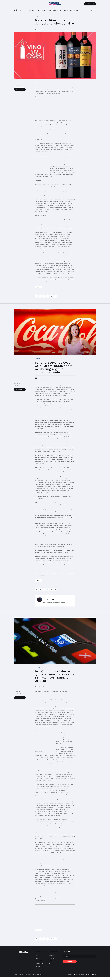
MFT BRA (51, 960)
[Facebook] (16, 10)
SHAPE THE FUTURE (39, 963)
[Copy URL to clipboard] (55, 296)
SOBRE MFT (51, 955)
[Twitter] (18, 10)
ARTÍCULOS (37, 667)
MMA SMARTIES (38, 960)
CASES (36, 16)
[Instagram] (15, 10)
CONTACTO (51, 958)
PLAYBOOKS (37, 966)
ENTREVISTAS (38, 358)
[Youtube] (20, 10)
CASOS (36, 958)
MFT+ (50, 963)
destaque (38, 287)
